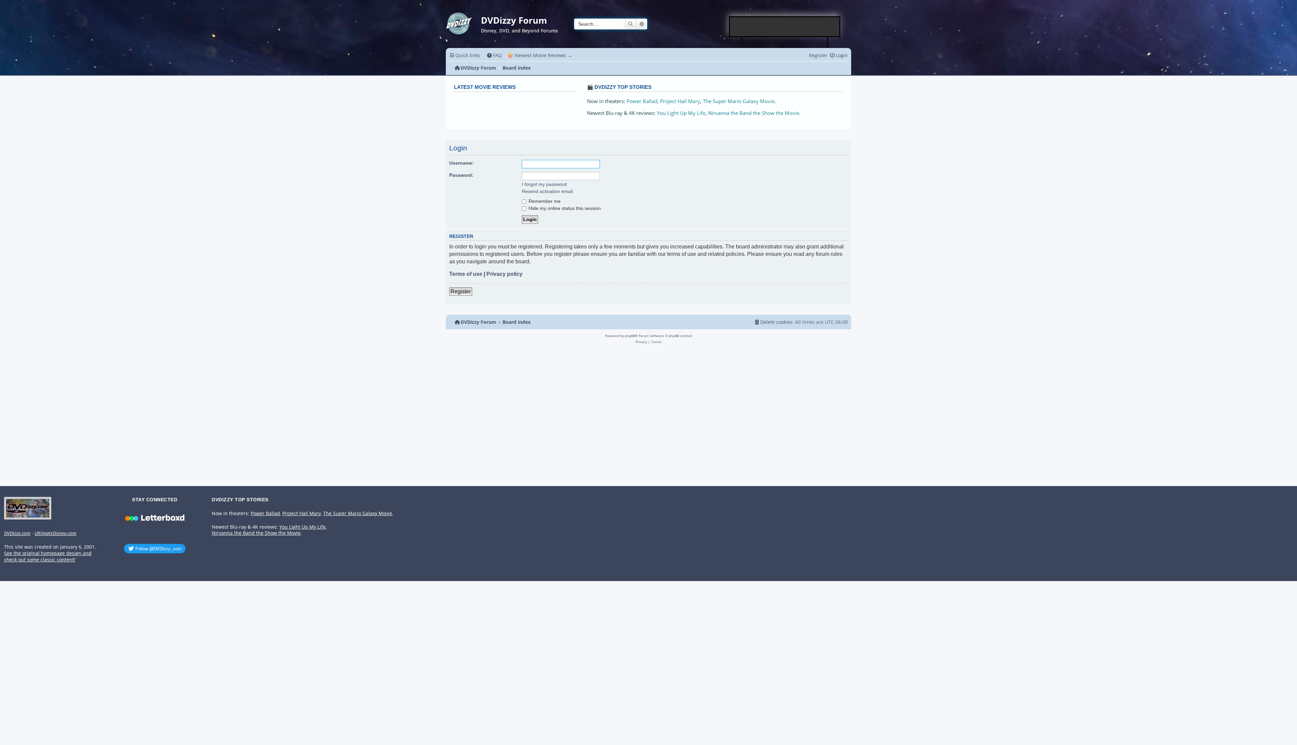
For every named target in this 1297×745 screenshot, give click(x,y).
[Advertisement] (785, 26)
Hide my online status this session (564, 208)
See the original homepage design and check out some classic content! (48, 556)
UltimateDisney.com (55, 533)
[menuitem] (494, 55)
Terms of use (465, 274)
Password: (461, 175)
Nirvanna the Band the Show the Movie (753, 113)
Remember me (544, 201)
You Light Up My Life (681, 113)
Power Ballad (642, 101)
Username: (461, 163)
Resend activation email (547, 191)
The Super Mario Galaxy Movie (738, 101)
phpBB (630, 335)
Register (461, 291)
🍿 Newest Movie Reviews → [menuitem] (539, 55)
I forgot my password (544, 184)
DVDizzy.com (17, 533)
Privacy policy (504, 274)
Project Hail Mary (680, 101)
